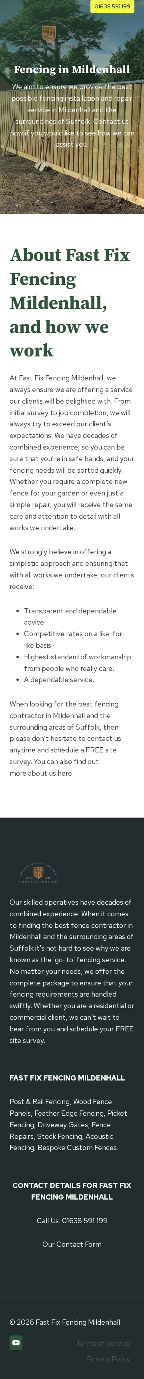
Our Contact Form (72, 1244)
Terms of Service (103, 1343)
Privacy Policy (108, 1358)
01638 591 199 (112, 6)
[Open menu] (127, 34)
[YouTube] (16, 1342)
